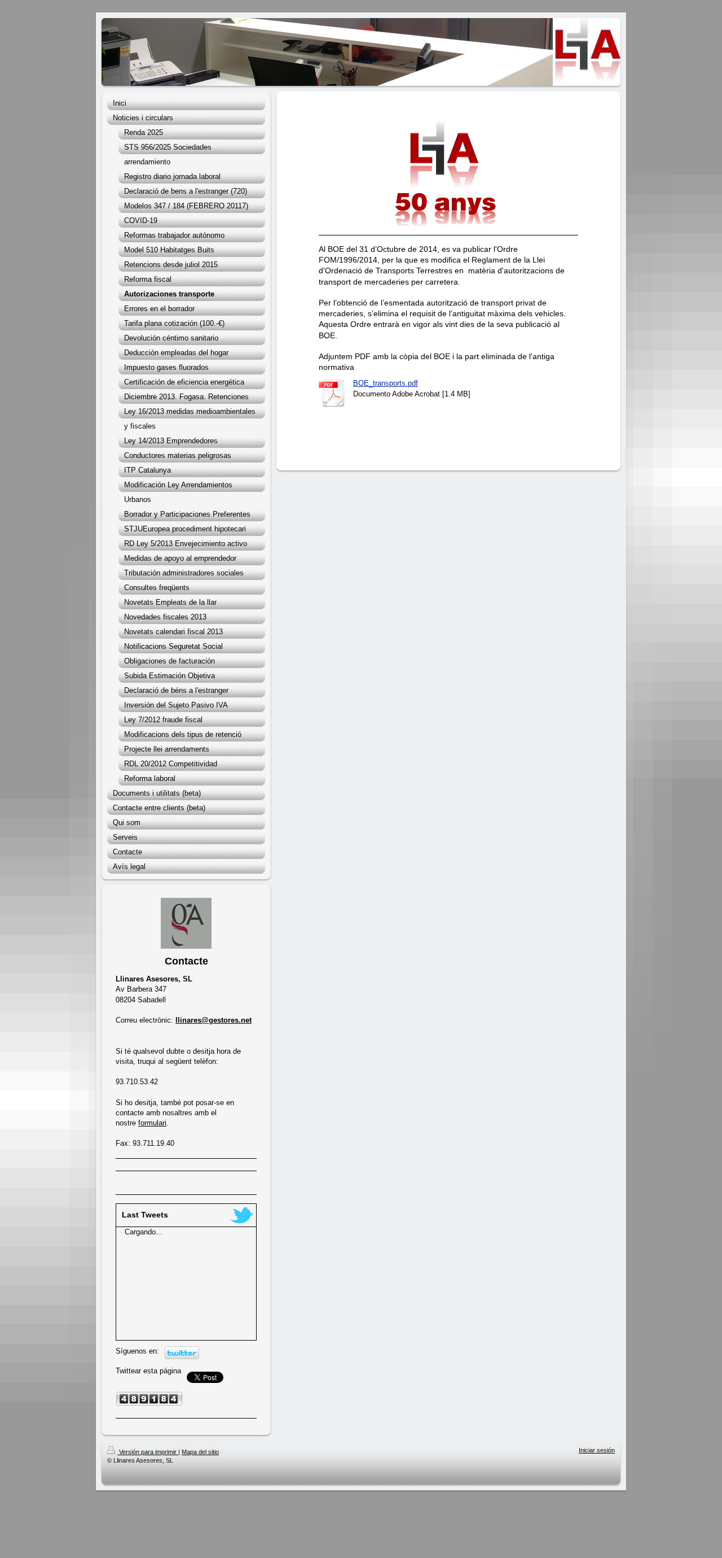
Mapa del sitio (200, 1451)
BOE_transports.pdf (385, 383)
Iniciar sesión (597, 1450)
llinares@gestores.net (213, 1020)
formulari (152, 1123)
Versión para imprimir (147, 1451)
